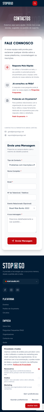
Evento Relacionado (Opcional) (19, 203)
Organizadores (8, 334)
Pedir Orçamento (18, 116)
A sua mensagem (14, 214)
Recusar (35, 400)
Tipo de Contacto (14, 160)
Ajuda (5, 342)
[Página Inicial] (8, 3)
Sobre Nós (6, 326)
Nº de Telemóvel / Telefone (17, 193)
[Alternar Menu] (40, 3)
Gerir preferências (31, 394)
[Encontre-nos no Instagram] (11, 290)
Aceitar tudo (33, 405)
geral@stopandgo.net (16, 132)
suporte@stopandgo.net (17, 135)
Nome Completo (14, 171)
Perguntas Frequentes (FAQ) (13, 330)
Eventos (6, 304)
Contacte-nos (8, 338)
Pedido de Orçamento (11, 309)
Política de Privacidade (22, 364)
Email (10, 182)
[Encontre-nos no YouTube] (17, 290)
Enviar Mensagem (23, 241)
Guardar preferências (19, 400)
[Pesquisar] (34, 3)
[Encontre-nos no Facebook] (5, 290)
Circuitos (6, 313)
